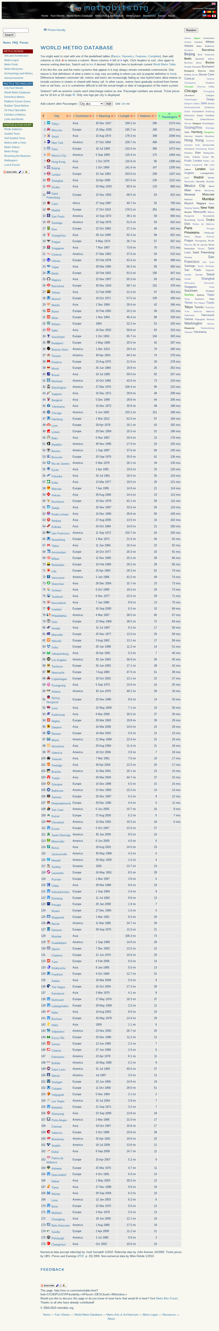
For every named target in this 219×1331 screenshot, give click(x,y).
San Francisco (61, 533)
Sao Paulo (58, 216)
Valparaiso (58, 1031)
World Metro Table (164, 64)
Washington (59, 387)
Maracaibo (58, 841)
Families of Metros (14, 114)
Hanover (57, 930)
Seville (56, 1232)
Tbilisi (55, 546)
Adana (55, 981)
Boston (56, 451)
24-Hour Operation (15, 110)
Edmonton (58, 1057)
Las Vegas (58, 1101)
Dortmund (58, 1000)
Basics (116, 56)
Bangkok (57, 400)
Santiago (57, 223)
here (172, 73)
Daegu (55, 508)
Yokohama (58, 406)
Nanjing (56, 520)
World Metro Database (80, 15)
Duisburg (57, 898)
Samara (56, 797)
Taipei (55, 267)
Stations (145, 116)
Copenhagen (59, 679)
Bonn (55, 1206)
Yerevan (57, 759)
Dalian (55, 1181)
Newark (56, 860)
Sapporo (57, 394)
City (56, 116)
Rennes (56, 733)
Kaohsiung (58, 714)
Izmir (55, 708)
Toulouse (57, 666)
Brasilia (56, 771)
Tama (55, 1187)
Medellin (57, 444)
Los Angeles (59, 660)
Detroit (56, 1075)
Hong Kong (58, 161)
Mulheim (57, 1213)
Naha (55, 1012)
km (91, 64)
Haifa (55, 1025)
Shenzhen (58, 584)
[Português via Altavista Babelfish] (214, 12)
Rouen (55, 911)
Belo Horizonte (61, 1225)
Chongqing (58, 1219)
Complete (154, 56)
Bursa (55, 847)
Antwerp (57, 1168)
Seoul (55, 136)
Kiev (54, 229)
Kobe (55, 482)
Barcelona (58, 286)
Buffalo (56, 1063)
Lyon (55, 425)
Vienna (56, 261)
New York (57, 142)
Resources (149, 15)
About (171, 15)
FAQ (15, 42)
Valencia (57, 752)
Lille (54, 571)
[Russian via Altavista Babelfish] (204, 16)
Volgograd (58, 1094)
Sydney (56, 866)
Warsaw (56, 489)
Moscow (57, 130)
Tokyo (55, 123)
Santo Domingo (61, 835)
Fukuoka (57, 476)
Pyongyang (58, 685)
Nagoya (56, 280)
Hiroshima (58, 746)
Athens (56, 324)
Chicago (57, 413)
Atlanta (56, 691)
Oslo (54, 622)
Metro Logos (133, 15)
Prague (56, 242)
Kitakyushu (58, 968)
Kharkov (57, 362)
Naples (56, 721)
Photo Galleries (13, 129)
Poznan (56, 879)
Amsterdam (59, 552)
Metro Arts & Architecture (109, 15)
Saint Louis (58, 1069)
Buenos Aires (60, 349)
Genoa (56, 1044)
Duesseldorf (59, 1175)
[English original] (214, 3)
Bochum (57, 1019)
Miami (55, 740)
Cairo (55, 204)
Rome (55, 311)
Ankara (56, 495)
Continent (82, 116)
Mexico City (59, 155)
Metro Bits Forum (167, 1298)
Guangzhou (59, 235)
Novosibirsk (59, 603)
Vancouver (58, 577)
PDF (81, 1256)
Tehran (56, 292)
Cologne (57, 1088)
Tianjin (56, 778)
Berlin (55, 273)
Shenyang (58, 1113)
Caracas (57, 254)
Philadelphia (59, 615)
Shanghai (57, 180)
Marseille (57, 634)
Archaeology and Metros (18, 73)
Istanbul (56, 609)
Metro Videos (12, 147)
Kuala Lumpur (60, 514)
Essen (55, 828)
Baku (55, 438)
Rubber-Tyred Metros (16, 105)
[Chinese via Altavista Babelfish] (209, 16)
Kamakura (58, 993)
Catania (56, 1050)
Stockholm (58, 337)
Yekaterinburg (60, 653)
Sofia (55, 647)
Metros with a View (15, 142)
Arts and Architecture (16, 55)
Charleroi (57, 955)
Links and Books (14, 119)
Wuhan (56, 1194)
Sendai (56, 628)
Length (125, 116)
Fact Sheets (57, 15)
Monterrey (58, 1139)
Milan (55, 318)
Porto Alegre (59, 1120)
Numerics (128, 56)
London (56, 174)
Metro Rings (11, 151)
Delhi (55, 330)
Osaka (56, 187)
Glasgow (57, 784)
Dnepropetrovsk (61, 803)
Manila (56, 305)
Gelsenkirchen (60, 892)
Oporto (56, 949)
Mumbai (56, 936)
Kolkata (56, 527)
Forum (162, 15)
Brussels (57, 457)
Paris (55, 149)
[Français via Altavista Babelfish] (204, 12)
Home (44, 15)
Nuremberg (58, 539)
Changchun (58, 1244)
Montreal (57, 381)
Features (141, 56)
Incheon (56, 590)
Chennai (57, 1126)
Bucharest (58, 501)
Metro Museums (13, 69)
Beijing (56, 168)
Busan (55, 375)
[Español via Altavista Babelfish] (209, 12)
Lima (55, 1200)
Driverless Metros (14, 96)
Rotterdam (58, 565)
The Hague (58, 987)
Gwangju (57, 765)
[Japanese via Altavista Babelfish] (214, 16)
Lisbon (56, 432)
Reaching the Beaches (17, 155)
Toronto (56, 356)
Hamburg (57, 419)
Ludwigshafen (60, 1006)
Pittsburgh (58, 1238)
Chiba (55, 885)
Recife (55, 924)
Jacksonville (59, 854)
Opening (104, 116)
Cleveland (58, 822)
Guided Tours (12, 133)
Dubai (55, 1151)
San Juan (57, 809)
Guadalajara (59, 943)
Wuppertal (58, 917)
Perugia (56, 904)
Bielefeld (57, 1107)
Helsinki (56, 641)
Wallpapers (11, 160)
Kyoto (55, 470)
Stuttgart (57, 1082)
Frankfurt (57, 974)
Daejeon (57, 727)
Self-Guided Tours (14, 138)
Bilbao (55, 558)
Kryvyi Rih (58, 1038)
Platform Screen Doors (17, 101)
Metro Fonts (11, 64)
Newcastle (58, 672)
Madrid (56, 210)
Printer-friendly (57, 30)
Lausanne (58, 873)
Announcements (13, 77)
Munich (56, 299)
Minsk (55, 368)
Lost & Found (12, 164)
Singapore (58, 248)
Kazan (55, 816)
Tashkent (57, 596)
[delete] (67, 116)
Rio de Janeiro (60, 463)
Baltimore (57, 790)
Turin (55, 962)
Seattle (56, 1145)
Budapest (57, 343)
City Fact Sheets (13, 88)
